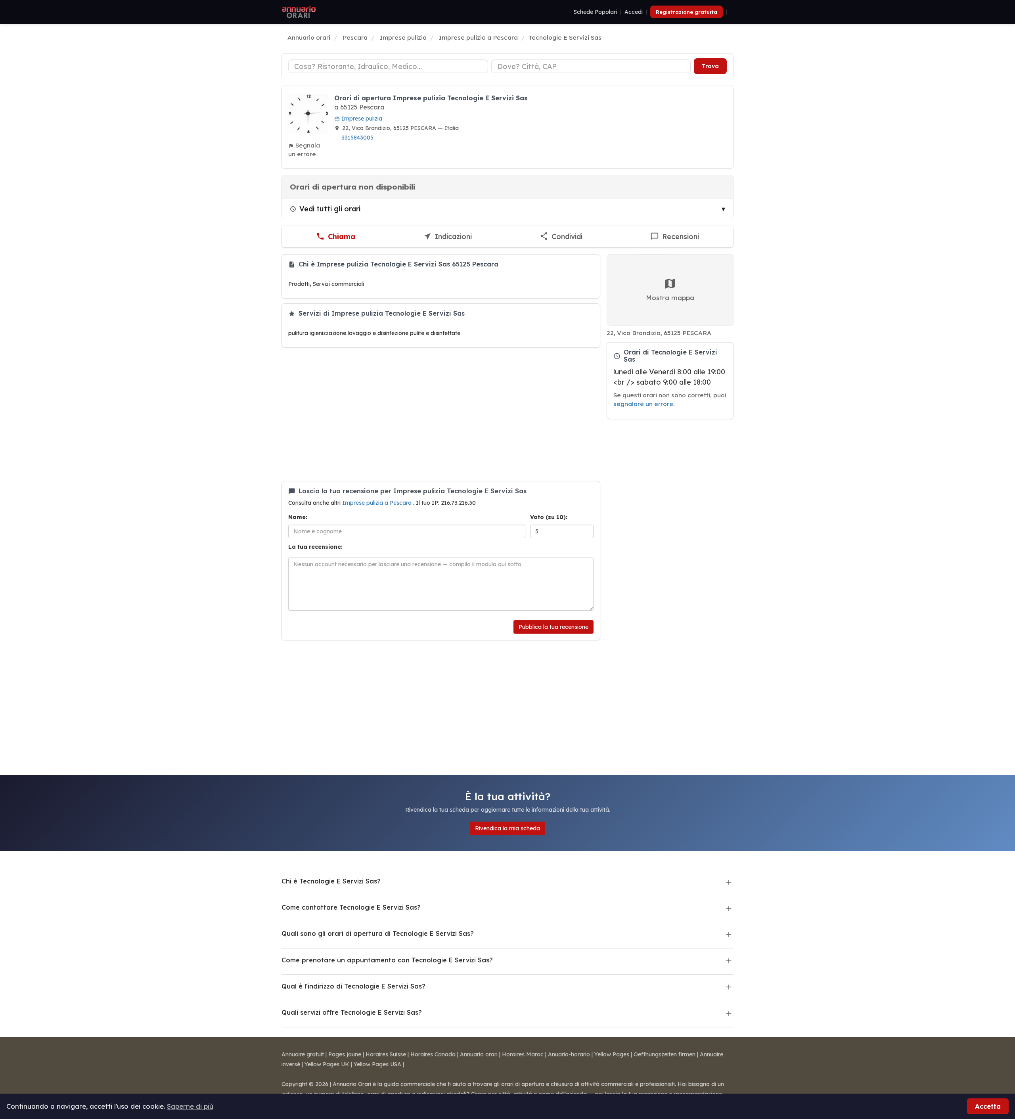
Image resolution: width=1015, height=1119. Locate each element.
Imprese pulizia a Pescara (377, 502)
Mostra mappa (670, 297)
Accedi (633, 11)
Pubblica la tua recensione (553, 626)
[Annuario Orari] (299, 12)
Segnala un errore (304, 150)
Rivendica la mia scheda (507, 828)
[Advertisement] (441, 414)
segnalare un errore (643, 404)
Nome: (297, 517)
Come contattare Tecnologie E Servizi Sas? (351, 907)
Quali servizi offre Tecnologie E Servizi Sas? (352, 1012)
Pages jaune (344, 1054)
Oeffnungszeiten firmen (664, 1054)
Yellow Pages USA (377, 1064)
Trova (710, 66)
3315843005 (357, 137)
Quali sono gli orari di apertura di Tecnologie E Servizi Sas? (378, 933)
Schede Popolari (595, 11)
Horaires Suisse (386, 1054)
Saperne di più (190, 1106)
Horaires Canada (433, 1054)
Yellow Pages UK (326, 1064)
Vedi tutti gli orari (329, 208)
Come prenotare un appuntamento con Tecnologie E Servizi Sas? (387, 960)
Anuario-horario (569, 1054)
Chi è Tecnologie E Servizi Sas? (331, 881)
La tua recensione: (315, 546)
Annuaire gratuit (303, 1054)
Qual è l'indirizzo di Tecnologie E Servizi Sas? (353, 986)
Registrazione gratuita (686, 12)
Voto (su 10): (548, 517)
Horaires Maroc (523, 1054)
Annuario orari (479, 1054)
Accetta (988, 1106)
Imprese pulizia (361, 118)
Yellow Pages (611, 1054)
